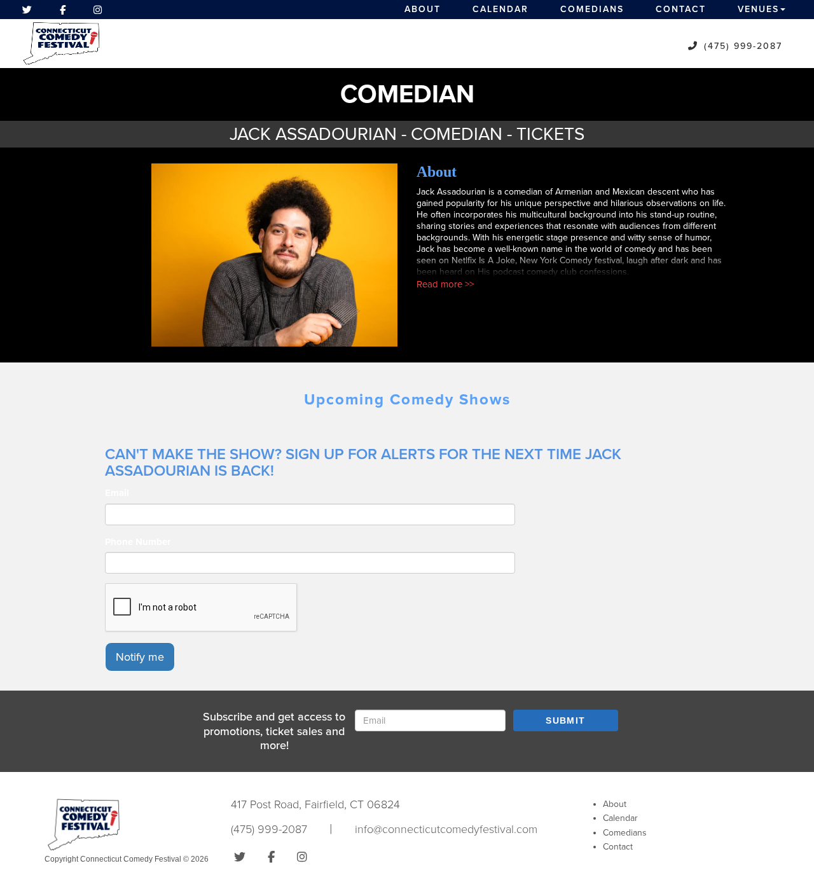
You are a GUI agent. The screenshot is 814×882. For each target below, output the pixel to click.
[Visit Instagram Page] (97, 9)
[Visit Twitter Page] (27, 9)
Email (117, 493)
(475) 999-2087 (743, 46)
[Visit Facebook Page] (62, 9)
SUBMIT (565, 720)
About (422, 9)
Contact (681, 9)
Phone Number (137, 542)
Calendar (500, 9)
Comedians (592, 9)
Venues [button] (758, 9)
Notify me (140, 657)
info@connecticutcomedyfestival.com (446, 829)
